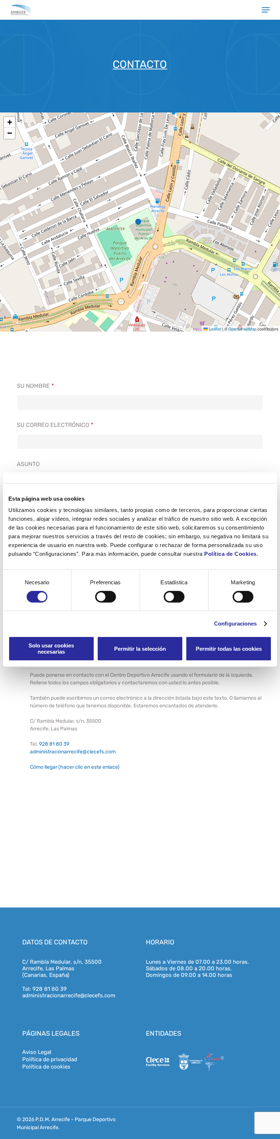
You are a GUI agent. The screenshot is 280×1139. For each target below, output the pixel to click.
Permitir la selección (140, 649)
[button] (266, 10)
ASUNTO (28, 463)
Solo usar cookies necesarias (51, 648)
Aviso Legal (36, 1052)
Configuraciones (235, 623)
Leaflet (214, 329)
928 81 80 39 (54, 744)
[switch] (105, 597)
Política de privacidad (49, 1059)
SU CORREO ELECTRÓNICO (55, 424)
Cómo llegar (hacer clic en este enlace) (75, 767)
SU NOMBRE (35, 385)
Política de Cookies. (231, 554)
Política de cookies (46, 1067)
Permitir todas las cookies (229, 649)
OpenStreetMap (242, 329)
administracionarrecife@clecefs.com (73, 752)
